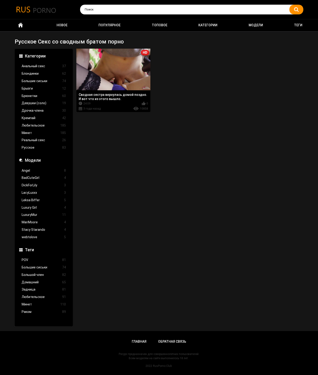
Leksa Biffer (44, 200)
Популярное (109, 25)
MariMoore (44, 222)
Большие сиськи (44, 81)
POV (44, 260)
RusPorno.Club (162, 366)
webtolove (44, 237)
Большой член (44, 275)
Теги (298, 25)
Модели (256, 25)
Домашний (44, 282)
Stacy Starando (44, 229)
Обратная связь (172, 341)
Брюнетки (44, 96)
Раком (44, 312)
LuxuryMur (44, 215)
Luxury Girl (44, 207)
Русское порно (20, 25)
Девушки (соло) (44, 103)
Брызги (44, 88)
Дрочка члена (44, 110)
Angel (44, 170)
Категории (207, 25)
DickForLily (44, 185)
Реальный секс (44, 140)
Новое (62, 25)
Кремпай (44, 118)
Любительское (44, 125)
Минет (44, 133)
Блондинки (44, 73)
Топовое (159, 25)
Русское (44, 147)
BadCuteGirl (44, 178)
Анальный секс (44, 66)
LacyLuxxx (44, 192)
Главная (139, 341)
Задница (44, 289)
